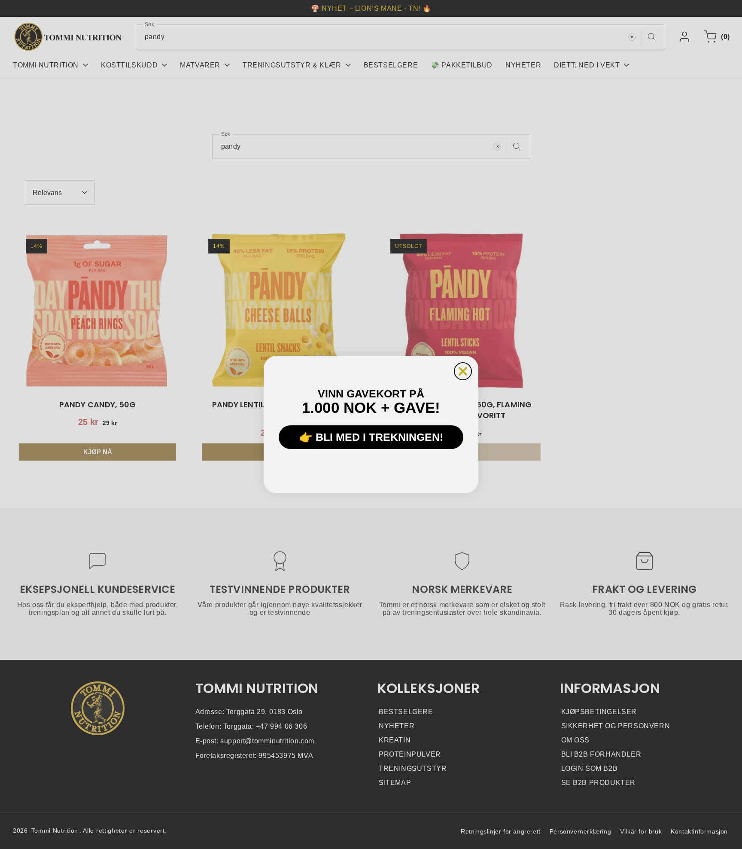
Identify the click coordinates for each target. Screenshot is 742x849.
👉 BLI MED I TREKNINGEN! (371, 437)
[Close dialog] (462, 371)
